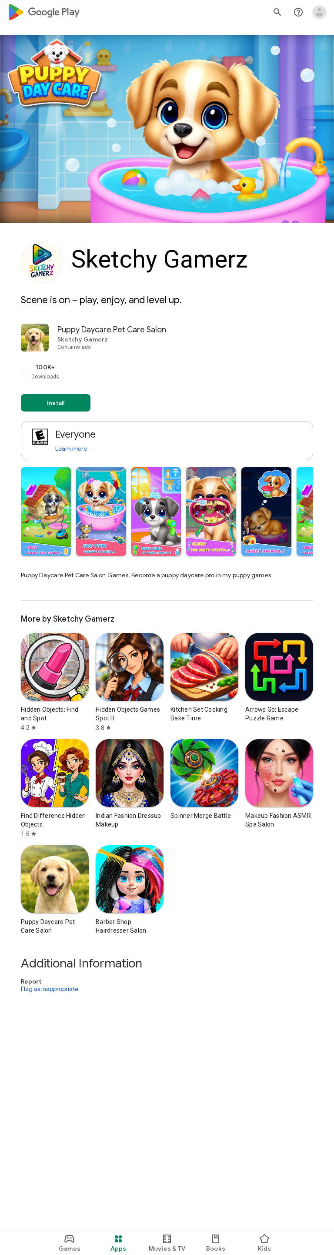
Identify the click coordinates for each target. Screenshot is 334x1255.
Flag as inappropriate (49, 989)
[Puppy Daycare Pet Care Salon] (167, 462)
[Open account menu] (319, 12)
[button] (46, 511)
